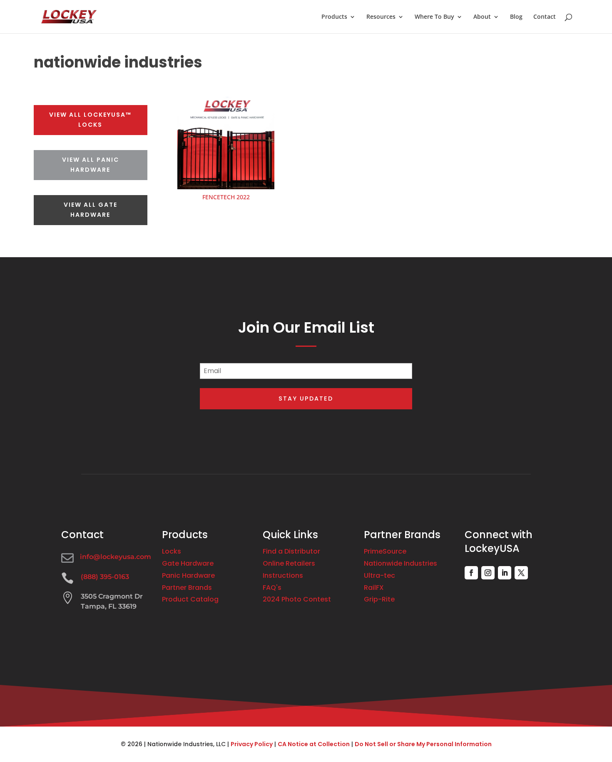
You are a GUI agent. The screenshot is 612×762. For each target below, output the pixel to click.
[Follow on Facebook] (471, 572)
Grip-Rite (379, 599)
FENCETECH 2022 (226, 197)
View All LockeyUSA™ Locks (90, 119)
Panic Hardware (188, 575)
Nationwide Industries (400, 563)
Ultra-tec (379, 575)
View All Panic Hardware (90, 164)
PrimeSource (385, 551)
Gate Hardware (188, 563)
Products (334, 17)
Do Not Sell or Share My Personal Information (423, 744)
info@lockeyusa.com (115, 557)
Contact (544, 17)
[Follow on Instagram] (488, 572)
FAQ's (272, 587)
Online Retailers (289, 563)
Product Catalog (190, 599)
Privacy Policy (252, 744)
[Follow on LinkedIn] (504, 572)
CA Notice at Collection (314, 744)
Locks (171, 551)
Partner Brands (187, 587)
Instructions (283, 575)
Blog (516, 17)
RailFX (374, 587)
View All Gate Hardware (90, 210)
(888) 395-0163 (105, 577)
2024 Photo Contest (297, 599)
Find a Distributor (291, 551)
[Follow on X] (521, 572)
